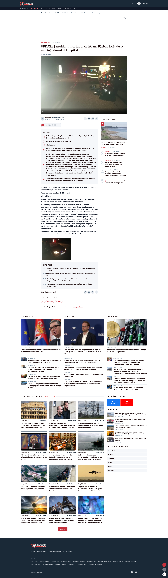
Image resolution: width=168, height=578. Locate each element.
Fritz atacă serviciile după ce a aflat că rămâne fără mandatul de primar (34, 457)
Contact (33, 551)
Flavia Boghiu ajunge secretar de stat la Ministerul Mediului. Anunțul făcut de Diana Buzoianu (83, 368)
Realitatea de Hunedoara (96, 564)
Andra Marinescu (57, 118)
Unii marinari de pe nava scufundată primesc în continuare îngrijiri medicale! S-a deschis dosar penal (91, 458)
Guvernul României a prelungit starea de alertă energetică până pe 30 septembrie (90, 425)
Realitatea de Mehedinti (131, 561)
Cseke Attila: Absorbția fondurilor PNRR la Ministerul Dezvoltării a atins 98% (128, 389)
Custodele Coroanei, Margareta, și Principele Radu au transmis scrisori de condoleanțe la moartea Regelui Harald (83, 383)
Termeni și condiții (41, 551)
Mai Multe (62, 529)
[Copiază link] (85, 118)
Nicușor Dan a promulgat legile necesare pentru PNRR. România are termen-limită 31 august (82, 361)
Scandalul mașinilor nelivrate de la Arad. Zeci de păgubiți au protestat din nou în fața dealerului (44, 386)
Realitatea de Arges (36, 564)
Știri (50, 13)
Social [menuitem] (60, 8)
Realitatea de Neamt (66, 561)
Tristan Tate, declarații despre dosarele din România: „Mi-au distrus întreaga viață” (69, 285)
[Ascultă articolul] (164, 565)
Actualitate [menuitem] (35, 8)
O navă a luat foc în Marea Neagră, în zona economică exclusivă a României (62, 489)
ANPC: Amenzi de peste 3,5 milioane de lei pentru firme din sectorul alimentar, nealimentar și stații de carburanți (128, 362)
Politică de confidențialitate (54, 551)
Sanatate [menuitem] (68, 8)
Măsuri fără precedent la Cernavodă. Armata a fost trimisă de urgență (113, 164)
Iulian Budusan (99, 420)
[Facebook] (144, 3)
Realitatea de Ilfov (82, 564)
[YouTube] (147, 3)
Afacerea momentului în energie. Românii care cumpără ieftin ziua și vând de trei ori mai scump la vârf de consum (129, 381)
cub (43, 301)
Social (103, 147)
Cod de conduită (67, 551)
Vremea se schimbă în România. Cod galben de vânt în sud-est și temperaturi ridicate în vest (33, 520)
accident (50, 301)
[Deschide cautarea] (133, 3)
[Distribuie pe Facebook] (89, 118)
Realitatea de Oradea (48, 564)
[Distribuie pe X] (96, 118)
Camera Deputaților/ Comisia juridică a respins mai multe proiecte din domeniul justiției (60, 457)
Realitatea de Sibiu (41, 452)
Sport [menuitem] (75, 8)
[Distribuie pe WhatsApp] (92, 118)
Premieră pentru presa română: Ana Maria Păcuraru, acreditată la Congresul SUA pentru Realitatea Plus (69, 280)
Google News (78, 307)
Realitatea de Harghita (60, 564)
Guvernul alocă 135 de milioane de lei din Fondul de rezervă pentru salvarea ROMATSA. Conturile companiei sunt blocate (130, 371)
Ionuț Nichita (43, 420)
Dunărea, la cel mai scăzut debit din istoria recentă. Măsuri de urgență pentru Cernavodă (113, 144)
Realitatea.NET (34, 561)
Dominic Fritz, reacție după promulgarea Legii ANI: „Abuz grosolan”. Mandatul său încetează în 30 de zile (83, 352)
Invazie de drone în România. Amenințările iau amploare (115, 182)
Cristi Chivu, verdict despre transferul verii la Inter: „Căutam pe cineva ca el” (70, 275)
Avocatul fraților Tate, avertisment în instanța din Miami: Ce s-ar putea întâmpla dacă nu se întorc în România (62, 426)
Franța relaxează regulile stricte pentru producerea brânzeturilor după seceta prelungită (61, 520)
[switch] (139, 3)
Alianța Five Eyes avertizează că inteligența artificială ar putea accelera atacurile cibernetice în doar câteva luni (90, 521)
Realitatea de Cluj (91, 561)
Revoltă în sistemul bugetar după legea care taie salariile (115, 154)
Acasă (44, 13)
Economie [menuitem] (52, 8)
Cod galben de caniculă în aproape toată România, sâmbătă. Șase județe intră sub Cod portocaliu (115, 174)
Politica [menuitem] (44, 8)
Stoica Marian (71, 452)
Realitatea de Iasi (72, 564)
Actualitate (56, 13)
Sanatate (107, 151)
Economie (108, 160)
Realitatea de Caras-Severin (104, 561)
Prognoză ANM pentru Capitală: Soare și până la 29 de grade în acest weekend (33, 489)
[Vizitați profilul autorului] (42, 118)
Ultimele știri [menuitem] (24, 8)
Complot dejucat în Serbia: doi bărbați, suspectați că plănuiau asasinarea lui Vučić (71, 269)
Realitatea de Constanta (79, 561)
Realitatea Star (55, 561)
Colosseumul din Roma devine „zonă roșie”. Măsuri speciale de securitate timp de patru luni (33, 425)
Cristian (58, 301)
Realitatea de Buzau (118, 561)
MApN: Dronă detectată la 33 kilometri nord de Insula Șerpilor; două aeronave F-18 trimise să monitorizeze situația (90, 490)
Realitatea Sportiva (44, 561)
